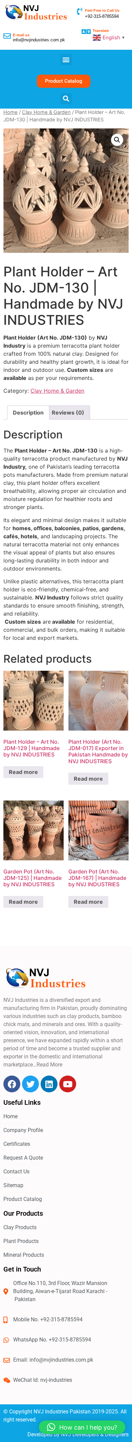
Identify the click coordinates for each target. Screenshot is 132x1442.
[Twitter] (30, 1084)
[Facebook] (11, 1084)
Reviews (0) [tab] (68, 412)
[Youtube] (67, 1084)
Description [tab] (28, 412)
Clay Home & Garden (46, 112)
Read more (23, 772)
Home (10, 112)
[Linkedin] (49, 1084)
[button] (66, 59)
